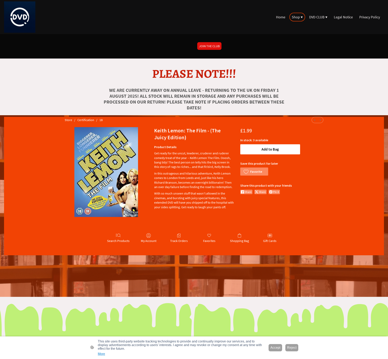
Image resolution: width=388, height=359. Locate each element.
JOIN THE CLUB (209, 46)
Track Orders (179, 241)
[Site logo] (19, 17)
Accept (275, 347)
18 (101, 120)
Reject (291, 347)
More (101, 354)
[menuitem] (314, 120)
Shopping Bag (239, 241)
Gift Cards (269, 241)
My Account (148, 241)
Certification (85, 120)
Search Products (118, 241)
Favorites (209, 241)
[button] (254, 171)
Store (68, 120)
